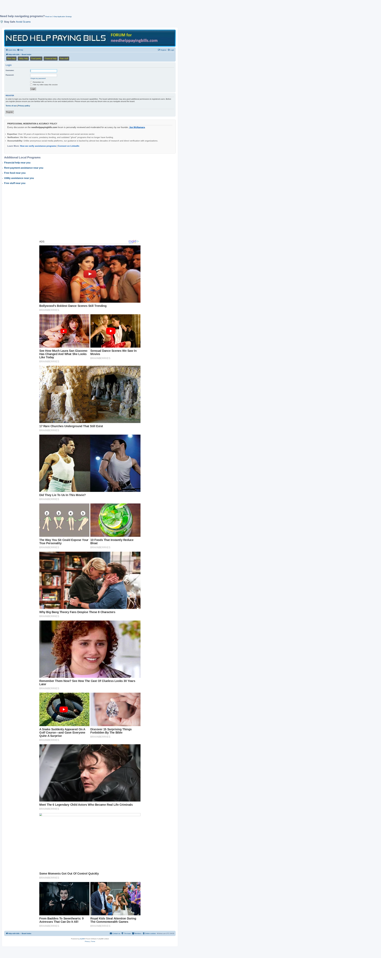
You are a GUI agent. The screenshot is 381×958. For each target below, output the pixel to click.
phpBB (82, 939)
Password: (10, 75)
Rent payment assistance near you (23, 168)
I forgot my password (38, 78)
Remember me (38, 82)
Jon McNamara (137, 127)
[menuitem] (20, 50)
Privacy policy (24, 106)
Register (9, 112)
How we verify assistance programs (38, 146)
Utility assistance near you (19, 178)
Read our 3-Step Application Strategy (58, 16)
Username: (10, 70)
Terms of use (11, 106)
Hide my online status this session (45, 85)
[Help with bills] (90, 38)
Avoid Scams (23, 21)
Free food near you (15, 173)
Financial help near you (17, 162)
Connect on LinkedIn (68, 146)
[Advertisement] (72, 8)
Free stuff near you (14, 183)
